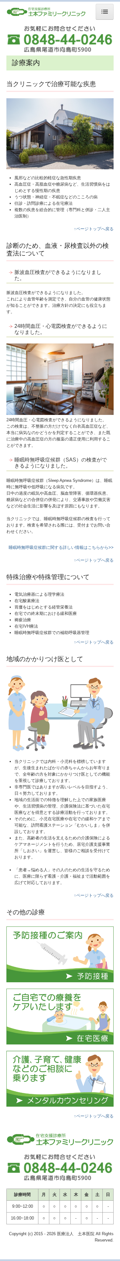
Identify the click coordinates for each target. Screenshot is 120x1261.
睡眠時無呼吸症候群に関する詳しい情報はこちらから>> (61, 547)
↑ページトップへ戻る (94, 228)
